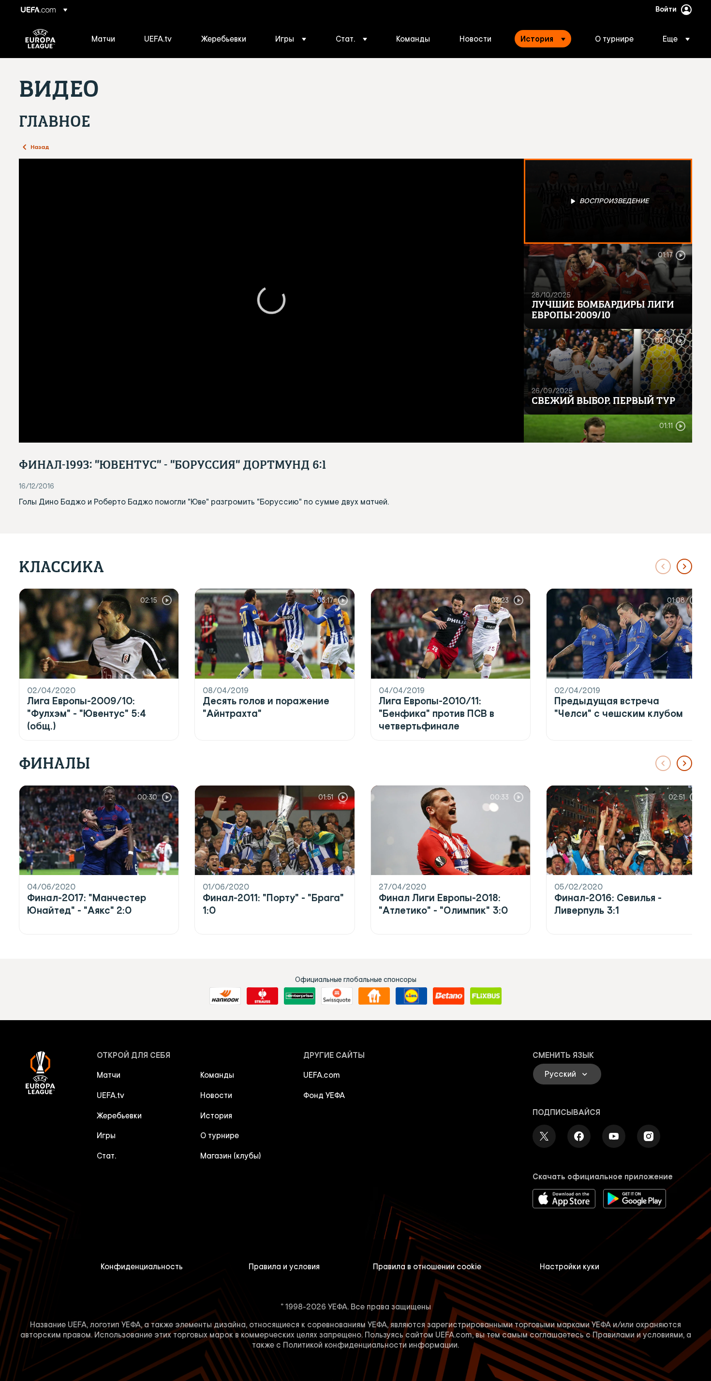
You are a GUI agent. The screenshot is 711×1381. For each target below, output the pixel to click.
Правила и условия (284, 1266)
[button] (290, 39)
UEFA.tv (110, 1095)
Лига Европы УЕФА (40, 38)
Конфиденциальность (142, 1266)
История (216, 1115)
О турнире (219, 1135)
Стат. (106, 1155)
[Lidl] (411, 996)
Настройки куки (569, 1266)
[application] (271, 301)
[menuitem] (105, 39)
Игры (106, 1135)
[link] (103, 39)
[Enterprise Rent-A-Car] (299, 996)
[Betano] (448, 996)
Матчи (108, 1074)
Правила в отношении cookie (427, 1266)
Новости (216, 1095)
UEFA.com (321, 1074)
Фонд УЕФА (324, 1095)
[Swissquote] (337, 996)
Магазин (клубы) (230, 1155)
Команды (217, 1074)
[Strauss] (262, 996)
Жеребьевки (119, 1115)
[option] (608, 201)
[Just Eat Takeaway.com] (374, 996)
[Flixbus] (486, 996)
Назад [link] (39, 146)
